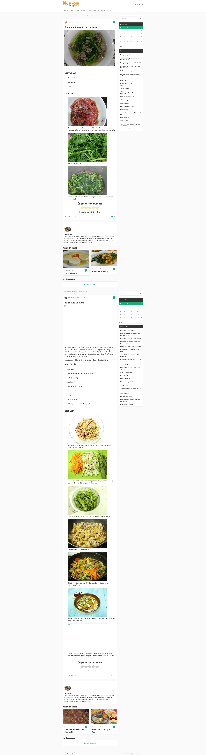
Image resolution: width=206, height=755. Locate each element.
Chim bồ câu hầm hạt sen (126, 129)
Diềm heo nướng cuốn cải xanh (128, 106)
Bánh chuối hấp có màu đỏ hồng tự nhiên (74, 731)
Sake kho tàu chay (125, 103)
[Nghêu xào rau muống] (104, 258)
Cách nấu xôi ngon (74, 10)
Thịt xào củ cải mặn (125, 88)
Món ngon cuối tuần (94, 10)
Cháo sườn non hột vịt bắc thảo (101, 731)
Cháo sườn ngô (124, 109)
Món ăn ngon (84, 10)
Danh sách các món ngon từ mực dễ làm (130, 71)
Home (64, 16)
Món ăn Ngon (66, 753)
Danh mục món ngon (106, 10)
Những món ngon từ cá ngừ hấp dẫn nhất (130, 63)
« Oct (120, 47)
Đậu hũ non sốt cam (71, 273)
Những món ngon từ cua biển (127, 54)
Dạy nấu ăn (65, 10)
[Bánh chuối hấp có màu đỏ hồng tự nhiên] (76, 717)
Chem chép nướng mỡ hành (127, 96)
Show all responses (89, 284)
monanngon (71, 22)
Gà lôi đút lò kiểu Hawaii (126, 121)
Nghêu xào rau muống (100, 272)
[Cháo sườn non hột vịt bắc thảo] (104, 717)
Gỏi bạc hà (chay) (124, 117)
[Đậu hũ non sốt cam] (76, 259)
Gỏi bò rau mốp (124, 100)
